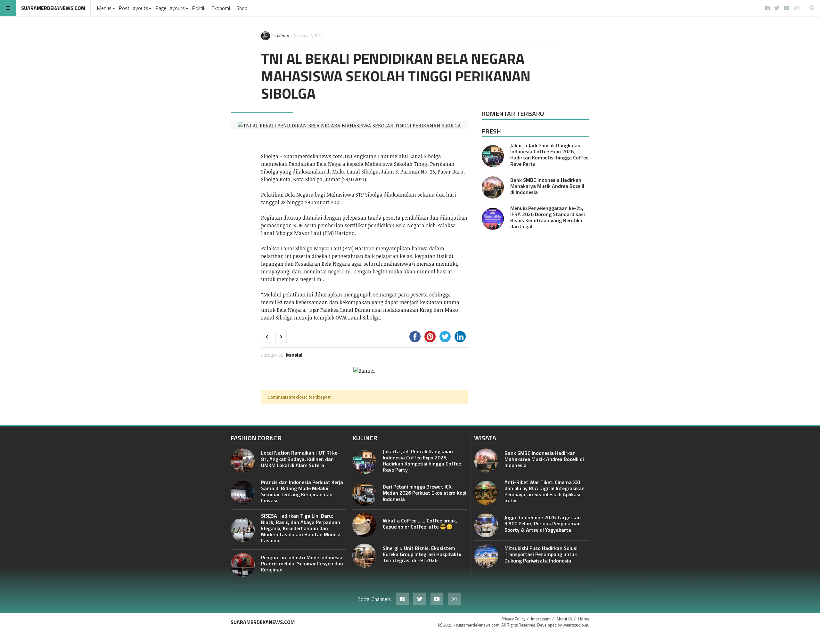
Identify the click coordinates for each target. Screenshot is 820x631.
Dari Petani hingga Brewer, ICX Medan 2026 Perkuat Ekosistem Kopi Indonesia (424, 493)
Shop (241, 8)
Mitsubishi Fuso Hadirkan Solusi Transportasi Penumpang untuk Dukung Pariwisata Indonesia (541, 554)
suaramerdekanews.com (53, 8)
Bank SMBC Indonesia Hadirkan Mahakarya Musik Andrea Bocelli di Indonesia (547, 186)
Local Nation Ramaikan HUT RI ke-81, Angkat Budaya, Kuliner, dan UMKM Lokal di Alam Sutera (300, 459)
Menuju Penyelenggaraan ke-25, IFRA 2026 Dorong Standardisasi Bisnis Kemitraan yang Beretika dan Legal (547, 217)
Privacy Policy (513, 619)
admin (283, 35)
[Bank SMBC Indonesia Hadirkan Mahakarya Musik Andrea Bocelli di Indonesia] (493, 187)
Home (583, 619)
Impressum (541, 619)
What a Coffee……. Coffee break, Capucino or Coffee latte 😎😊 (420, 523)
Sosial (295, 355)
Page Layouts (170, 8)
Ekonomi (221, 8)
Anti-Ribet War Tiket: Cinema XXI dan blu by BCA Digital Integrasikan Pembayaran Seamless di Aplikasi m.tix (544, 491)
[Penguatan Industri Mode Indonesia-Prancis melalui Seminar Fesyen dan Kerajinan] (243, 565)
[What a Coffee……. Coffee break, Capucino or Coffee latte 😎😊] (364, 525)
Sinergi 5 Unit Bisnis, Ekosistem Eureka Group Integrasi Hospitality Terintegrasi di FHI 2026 (422, 554)
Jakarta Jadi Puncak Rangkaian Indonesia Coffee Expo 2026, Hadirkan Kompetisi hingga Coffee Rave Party (549, 155)
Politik (198, 8)
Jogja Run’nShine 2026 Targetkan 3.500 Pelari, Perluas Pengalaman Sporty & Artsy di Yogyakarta (542, 523)
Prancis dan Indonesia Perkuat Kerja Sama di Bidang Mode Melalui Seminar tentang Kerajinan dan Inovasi (302, 491)
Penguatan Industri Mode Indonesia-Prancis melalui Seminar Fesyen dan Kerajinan (303, 563)
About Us (564, 619)
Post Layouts (133, 8)
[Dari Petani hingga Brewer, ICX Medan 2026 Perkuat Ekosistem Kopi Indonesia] (364, 494)
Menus (104, 8)
